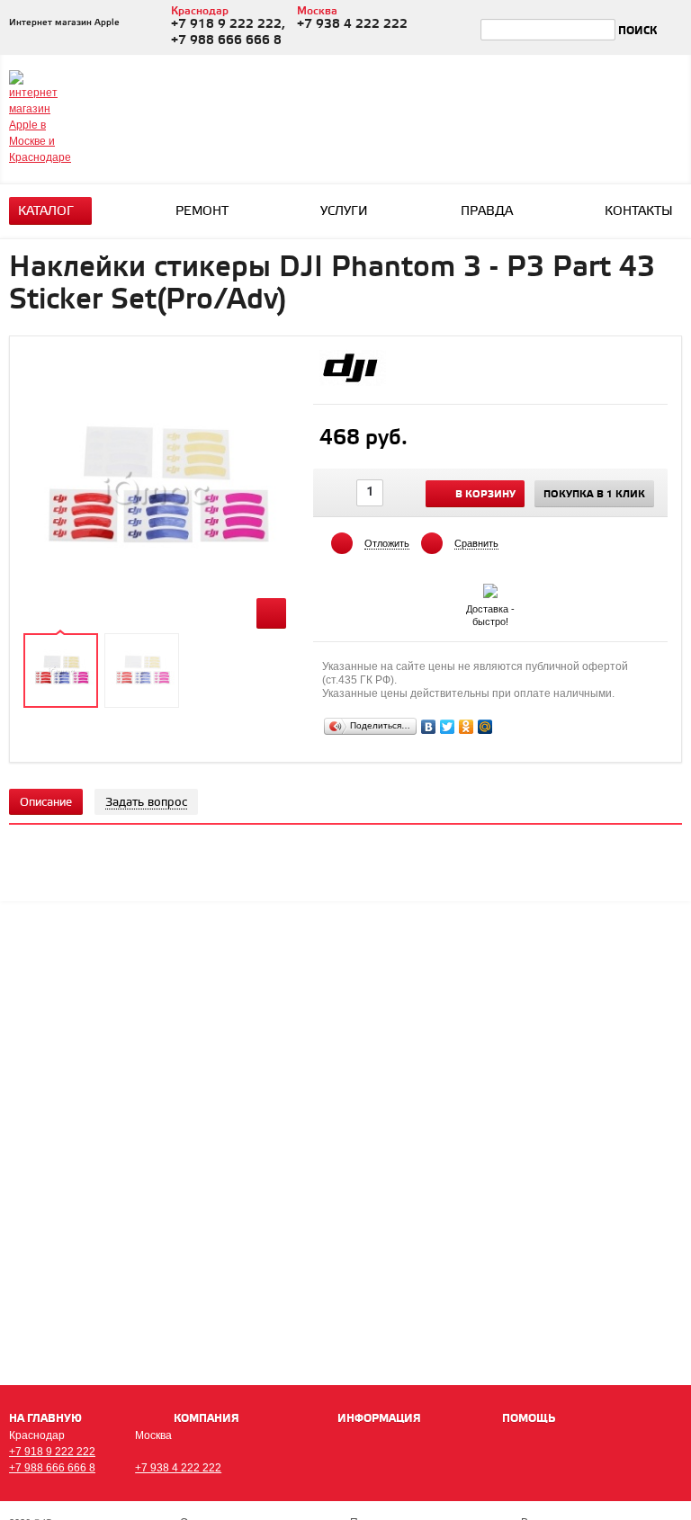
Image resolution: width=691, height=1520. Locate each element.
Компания (206, 1419)
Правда (487, 211)
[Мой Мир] (485, 726)
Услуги (344, 211)
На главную (45, 1419)
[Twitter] (447, 726)
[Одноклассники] (466, 726)
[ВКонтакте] (428, 726)
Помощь (528, 1419)
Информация (379, 1419)
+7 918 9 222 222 (52, 1451)
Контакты (639, 211)
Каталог (46, 211)
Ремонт (202, 211)
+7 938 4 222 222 (178, 1468)
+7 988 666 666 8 (52, 1468)
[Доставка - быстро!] (490, 587)
